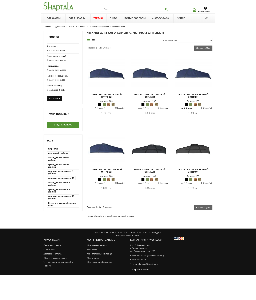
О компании (49, 249)
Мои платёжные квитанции (100, 254)
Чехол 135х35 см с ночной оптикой (149, 170)
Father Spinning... (55, 85)
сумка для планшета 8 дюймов (58, 165)
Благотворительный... (57, 56)
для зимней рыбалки (58, 153)
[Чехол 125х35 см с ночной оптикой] (192, 73)
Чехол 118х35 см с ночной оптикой (149, 95)
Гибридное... (53, 66)
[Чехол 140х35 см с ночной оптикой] (192, 148)
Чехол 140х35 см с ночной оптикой (193, 170)
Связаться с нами (52, 245)
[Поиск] (166, 9)
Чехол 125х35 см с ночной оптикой (193, 95)
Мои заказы (92, 249)
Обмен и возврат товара (55, 258)
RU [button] (207, 18)
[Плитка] (89, 40)
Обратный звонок (140, 269)
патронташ (53, 149)
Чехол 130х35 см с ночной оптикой (106, 170)
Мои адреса (93, 258)
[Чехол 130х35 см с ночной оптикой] (106, 148)
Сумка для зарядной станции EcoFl (62, 204)
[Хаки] (104, 104)
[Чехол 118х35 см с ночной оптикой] (149, 73)
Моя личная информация (99, 262)
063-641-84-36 (139, 259)
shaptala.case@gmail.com (145, 264)
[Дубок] (108, 104)
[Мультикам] (113, 104)
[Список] (94, 40)
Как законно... (53, 46)
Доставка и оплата (52, 254)
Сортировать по (170, 40)
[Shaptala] (70, 6)
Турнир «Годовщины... (57, 76)
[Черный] (99, 104)
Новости (53, 37)
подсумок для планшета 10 (61, 178)
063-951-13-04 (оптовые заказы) (148, 255)
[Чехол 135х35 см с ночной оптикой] (149, 148)
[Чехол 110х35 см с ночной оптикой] (106, 73)
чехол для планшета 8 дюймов (58, 159)
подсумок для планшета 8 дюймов (60, 172)
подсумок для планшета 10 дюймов (61, 197)
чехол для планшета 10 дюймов (59, 184)
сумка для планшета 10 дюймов (59, 190)
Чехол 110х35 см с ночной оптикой (106, 95)
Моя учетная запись (97, 245)
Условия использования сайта (58, 262)
